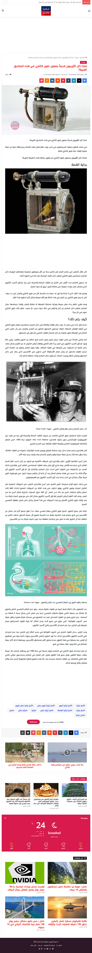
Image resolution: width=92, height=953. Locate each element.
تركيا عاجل (22, 710)
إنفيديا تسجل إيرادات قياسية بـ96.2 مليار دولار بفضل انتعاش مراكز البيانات (26, 888)
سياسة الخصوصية (49, 945)
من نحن (40, 945)
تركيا (33, 710)
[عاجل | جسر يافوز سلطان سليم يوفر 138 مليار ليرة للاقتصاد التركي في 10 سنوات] (24, 907)
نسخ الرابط (33, 721)
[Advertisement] (46, 35)
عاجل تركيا (80, 715)
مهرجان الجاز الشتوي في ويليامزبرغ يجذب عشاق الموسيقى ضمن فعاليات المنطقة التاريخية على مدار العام (46, 802)
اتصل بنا (59, 945)
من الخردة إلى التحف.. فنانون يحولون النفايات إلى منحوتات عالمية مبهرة (77, 801)
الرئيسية (82, 57)
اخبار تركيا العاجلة (64, 710)
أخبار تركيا (80, 705)
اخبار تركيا (80, 710)
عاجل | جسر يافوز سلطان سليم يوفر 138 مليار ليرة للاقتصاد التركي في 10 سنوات (25, 924)
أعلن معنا (33, 945)
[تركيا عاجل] (46, 11)
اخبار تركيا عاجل (46, 710)
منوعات (76, 57)
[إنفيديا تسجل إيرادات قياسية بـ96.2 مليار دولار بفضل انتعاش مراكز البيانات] (24, 873)
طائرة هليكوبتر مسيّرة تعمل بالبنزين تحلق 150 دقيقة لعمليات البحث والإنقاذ (67, 922)
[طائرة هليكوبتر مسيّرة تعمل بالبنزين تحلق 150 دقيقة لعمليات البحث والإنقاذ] (67, 907)
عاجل (11, 710)
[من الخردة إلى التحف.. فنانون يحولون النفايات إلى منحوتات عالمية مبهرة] (74, 790)
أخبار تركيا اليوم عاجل (45, 705)
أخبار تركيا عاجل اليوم (23, 705)
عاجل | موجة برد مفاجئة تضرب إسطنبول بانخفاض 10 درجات (63, 2)
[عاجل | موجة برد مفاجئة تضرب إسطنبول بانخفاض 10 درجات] (67, 873)
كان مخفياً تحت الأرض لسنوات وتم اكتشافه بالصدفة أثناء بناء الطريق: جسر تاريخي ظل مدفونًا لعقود (18, 801)
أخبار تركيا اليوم (65, 705)
